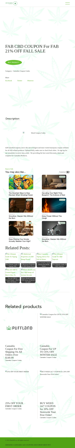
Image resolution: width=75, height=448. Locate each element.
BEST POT (47, 445)
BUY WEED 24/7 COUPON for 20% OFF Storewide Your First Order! (48, 409)
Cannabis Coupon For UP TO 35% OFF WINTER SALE (48, 350)
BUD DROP (38, 445)
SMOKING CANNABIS (13, 445)
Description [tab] (12, 119)
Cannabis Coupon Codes (21, 71)
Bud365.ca (13, 440)
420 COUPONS (28, 445)
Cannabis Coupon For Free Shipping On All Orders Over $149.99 (14, 352)
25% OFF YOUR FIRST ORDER (14, 405)
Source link (9, 169)
